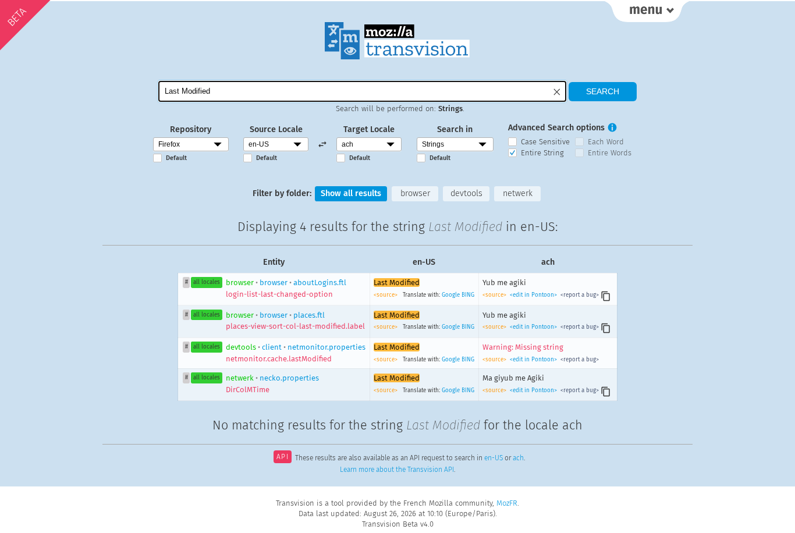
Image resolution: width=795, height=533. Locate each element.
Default (176, 158)
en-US (493, 458)
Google (451, 295)
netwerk (518, 193)
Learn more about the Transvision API (397, 470)
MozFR (506, 503)
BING (468, 295)
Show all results (351, 193)
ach (518, 458)
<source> (386, 295)
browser (415, 193)
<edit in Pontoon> (533, 295)
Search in (455, 129)
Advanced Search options (556, 128)
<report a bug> (579, 295)
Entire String (542, 152)
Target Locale (369, 129)
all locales (206, 282)
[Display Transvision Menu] (647, 11)
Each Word (606, 141)
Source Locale (276, 129)
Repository (190, 129)
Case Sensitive (545, 141)
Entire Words (609, 152)
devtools (466, 193)
